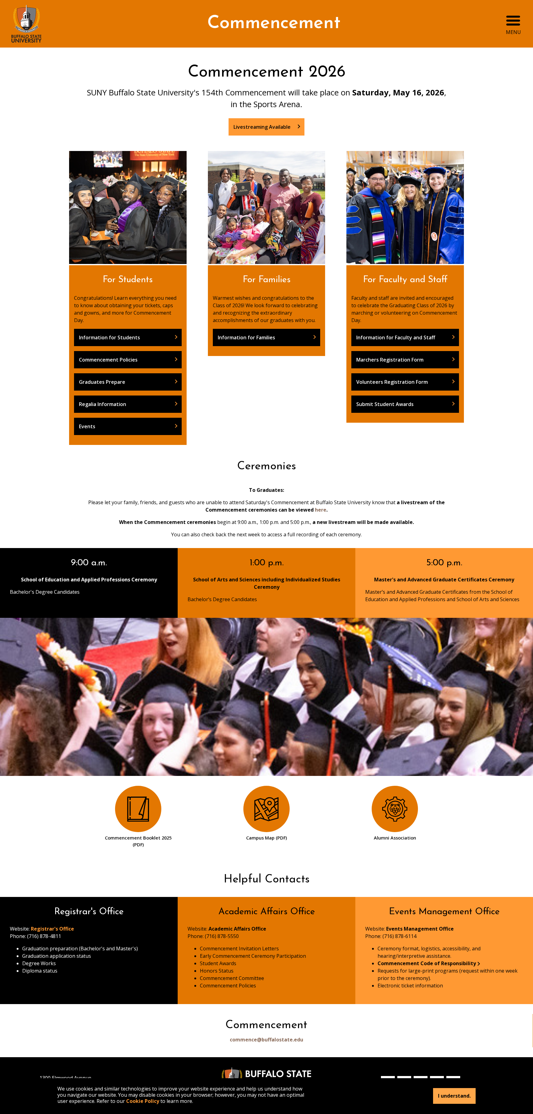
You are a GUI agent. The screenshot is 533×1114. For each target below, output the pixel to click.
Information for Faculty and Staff (395, 337)
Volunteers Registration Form (392, 382)
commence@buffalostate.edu (266, 1039)
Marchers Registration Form (390, 359)
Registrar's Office (52, 928)
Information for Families (246, 337)
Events (87, 426)
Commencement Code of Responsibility (427, 963)
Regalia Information (102, 404)
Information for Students (109, 337)
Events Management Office (420, 928)
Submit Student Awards (385, 404)
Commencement (274, 24)
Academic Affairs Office (237, 928)
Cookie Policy (142, 1101)
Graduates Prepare (102, 382)
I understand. (454, 1096)
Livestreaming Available (262, 127)
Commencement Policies (108, 359)
